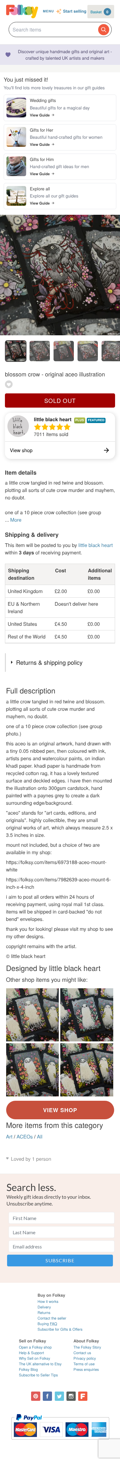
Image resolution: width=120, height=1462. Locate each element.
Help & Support (31, 1352)
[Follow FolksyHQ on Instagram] (71, 1396)
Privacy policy (85, 1358)
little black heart (52, 419)
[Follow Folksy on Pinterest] (35, 1396)
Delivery (44, 1307)
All (39, 1136)
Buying (47, 1323)
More (15, 519)
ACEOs (25, 1136)
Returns (44, 1312)
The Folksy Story (87, 1347)
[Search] (103, 29)
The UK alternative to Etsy (40, 1364)
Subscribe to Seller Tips (38, 1375)
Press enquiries (86, 1369)
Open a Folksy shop (35, 1347)
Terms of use (84, 1364)
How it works (48, 1301)
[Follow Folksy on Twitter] (59, 1396)
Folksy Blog (28, 1369)
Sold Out (60, 400)
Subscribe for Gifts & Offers (60, 1329)
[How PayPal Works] (60, 1442)
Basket (99, 12)
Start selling (74, 11)
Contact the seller (52, 1318)
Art (9, 1136)
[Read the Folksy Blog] (82, 1396)
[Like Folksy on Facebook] (47, 1396)
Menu (48, 11)
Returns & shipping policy (49, 662)
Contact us (82, 1352)
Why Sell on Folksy (34, 1358)
